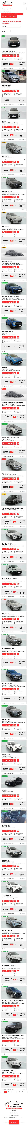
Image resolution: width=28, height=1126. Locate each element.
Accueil (14, 1110)
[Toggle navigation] (25, 3)
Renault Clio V (15, 14)
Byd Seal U (4, 16)
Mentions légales (14, 1112)
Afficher (4, 31)
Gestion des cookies (14, 1115)
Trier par (4, 26)
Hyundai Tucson (12, 16)
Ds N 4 (21, 14)
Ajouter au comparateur (9, 68)
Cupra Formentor (6, 14)
